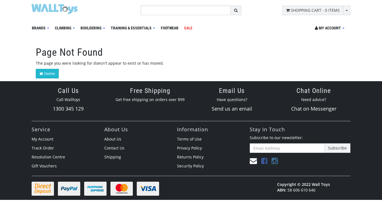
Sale (188, 28)
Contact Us (114, 148)
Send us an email (232, 108)
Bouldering (91, 28)
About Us (112, 139)
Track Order (43, 148)
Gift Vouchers (44, 166)
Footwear (169, 28)
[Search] (235, 10)
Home (49, 73)
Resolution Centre (48, 157)
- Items (315, 10)
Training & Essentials (131, 28)
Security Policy (190, 166)
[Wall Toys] (55, 7)
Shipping (112, 157)
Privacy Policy (189, 148)
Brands (39, 28)
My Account (42, 139)
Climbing (63, 28)
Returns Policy (190, 157)
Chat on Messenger (313, 108)
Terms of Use (189, 139)
